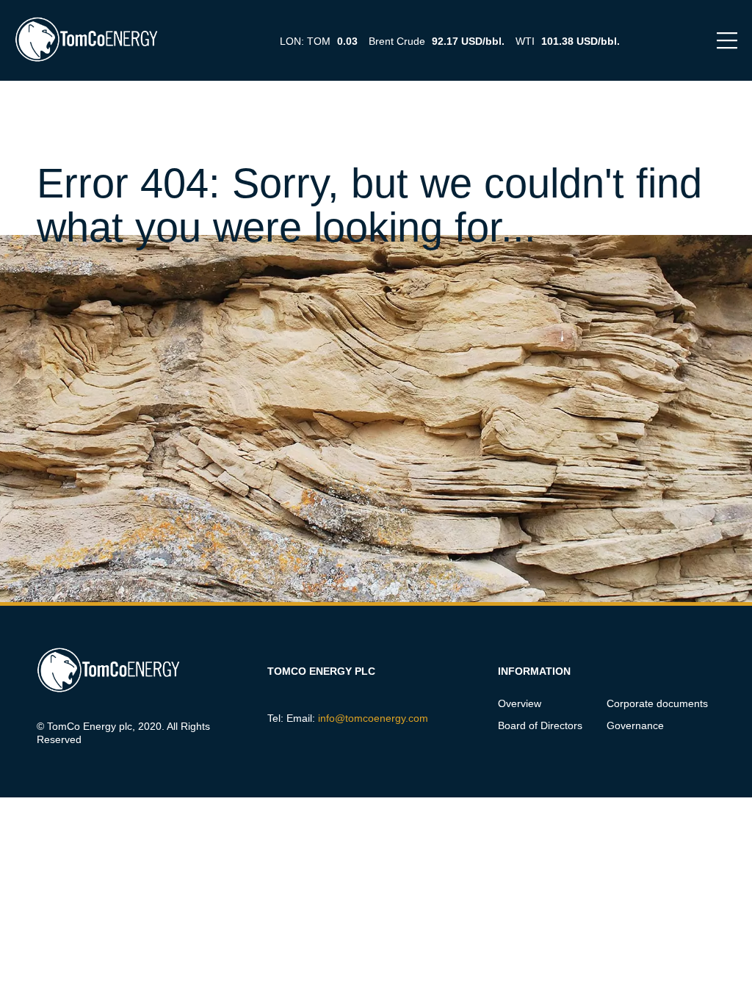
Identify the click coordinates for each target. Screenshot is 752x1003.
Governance (635, 725)
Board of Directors (540, 725)
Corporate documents (657, 703)
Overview (519, 703)
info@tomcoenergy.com (373, 718)
